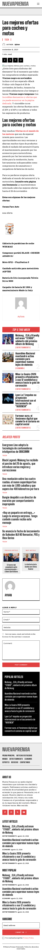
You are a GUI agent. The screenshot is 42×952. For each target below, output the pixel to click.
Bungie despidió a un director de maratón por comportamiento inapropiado (19, 501)
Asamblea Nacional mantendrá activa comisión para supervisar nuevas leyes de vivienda (25, 359)
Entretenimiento (23, 347)
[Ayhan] (4, 44)
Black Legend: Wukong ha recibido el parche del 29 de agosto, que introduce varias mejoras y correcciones (20, 465)
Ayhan (17, 44)
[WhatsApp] (20, 60)
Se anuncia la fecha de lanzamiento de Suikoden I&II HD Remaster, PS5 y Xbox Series (21, 534)
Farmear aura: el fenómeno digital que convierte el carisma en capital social (27, 420)
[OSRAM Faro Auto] (21, 230)
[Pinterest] (15, 60)
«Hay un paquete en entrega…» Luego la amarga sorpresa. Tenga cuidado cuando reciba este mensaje (19, 517)
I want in (19, 932)
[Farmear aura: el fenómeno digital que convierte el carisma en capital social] (8, 419)
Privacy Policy (28, 938)
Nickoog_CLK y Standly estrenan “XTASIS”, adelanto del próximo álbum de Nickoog (27, 340)
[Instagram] (11, 812)
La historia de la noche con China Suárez (31, 566)
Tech (4, 455)
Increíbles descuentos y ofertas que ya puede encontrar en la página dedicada (19, 100)
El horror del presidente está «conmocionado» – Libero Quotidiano (11, 568)
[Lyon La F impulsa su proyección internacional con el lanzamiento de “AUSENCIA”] (8, 399)
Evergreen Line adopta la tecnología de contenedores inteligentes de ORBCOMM (17, 448)
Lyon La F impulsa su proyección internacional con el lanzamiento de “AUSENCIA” (25, 400)
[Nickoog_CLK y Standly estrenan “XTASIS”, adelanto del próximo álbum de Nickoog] (8, 339)
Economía (20, 368)
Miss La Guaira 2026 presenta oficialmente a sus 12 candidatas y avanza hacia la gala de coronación (27, 380)
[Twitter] (10, 60)
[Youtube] (23, 812)
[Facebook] (4, 60)
